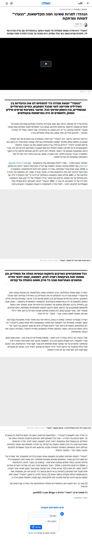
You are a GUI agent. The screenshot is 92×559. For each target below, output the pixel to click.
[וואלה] (46, 3)
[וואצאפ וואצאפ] (11, 3)
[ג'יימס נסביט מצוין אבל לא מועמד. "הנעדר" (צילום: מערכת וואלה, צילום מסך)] (46, 226)
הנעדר (85, 498)
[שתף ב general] (7, 3)
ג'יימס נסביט (78, 498)
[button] (80, 3)
